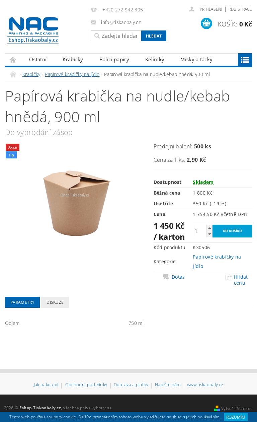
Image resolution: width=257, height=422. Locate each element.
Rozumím (235, 417)
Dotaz (178, 277)
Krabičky (73, 59)
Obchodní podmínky (86, 385)
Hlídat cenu (241, 280)
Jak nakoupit (46, 385)
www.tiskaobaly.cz (205, 385)
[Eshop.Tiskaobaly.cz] (44, 30)
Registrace (240, 9)
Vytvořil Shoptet (236, 408)
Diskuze (55, 302)
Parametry (22, 302)
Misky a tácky (196, 59)
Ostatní (38, 59)
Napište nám (168, 385)
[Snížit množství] (209, 234)
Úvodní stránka (13, 59)
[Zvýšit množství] (209, 228)
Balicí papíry (114, 59)
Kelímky (154, 59)
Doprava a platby (131, 385)
